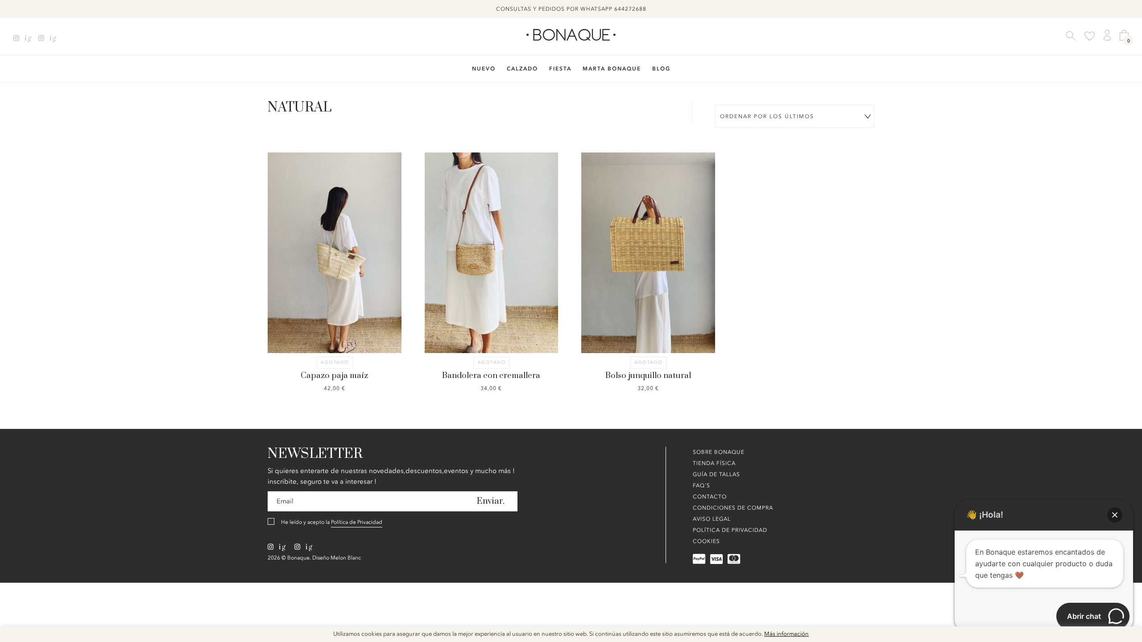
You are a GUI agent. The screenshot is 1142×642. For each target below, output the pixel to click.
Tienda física (714, 463)
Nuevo (484, 68)
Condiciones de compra (733, 507)
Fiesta (560, 68)
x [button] (1128, 636)
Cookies (706, 541)
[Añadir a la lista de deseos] (301, 225)
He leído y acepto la (331, 522)
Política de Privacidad (356, 522)
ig (27, 38)
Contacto (710, 496)
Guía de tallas (716, 474)
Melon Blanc (346, 557)
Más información (786, 634)
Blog (661, 68)
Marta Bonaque (612, 68)
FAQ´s (701, 485)
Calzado (522, 68)
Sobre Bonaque (719, 452)
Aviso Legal (712, 519)
